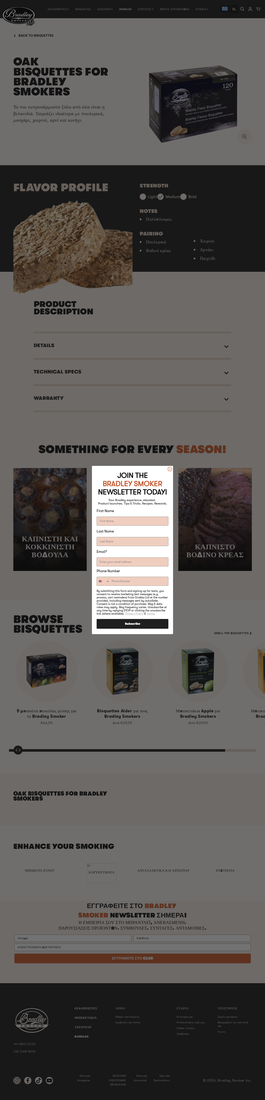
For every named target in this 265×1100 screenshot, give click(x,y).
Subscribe (132, 623)
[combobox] (103, 581)
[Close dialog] (170, 469)
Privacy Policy (134, 613)
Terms (150, 613)
